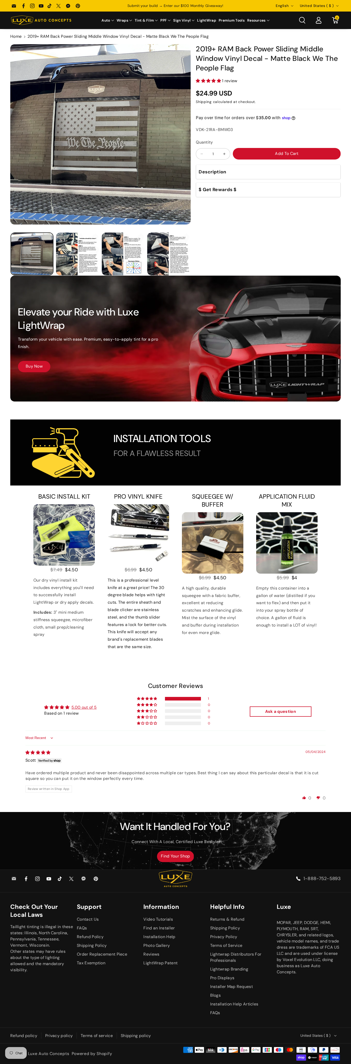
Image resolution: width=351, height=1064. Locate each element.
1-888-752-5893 (322, 878)
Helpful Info (227, 907)
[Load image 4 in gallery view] (168, 253)
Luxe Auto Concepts (48, 1053)
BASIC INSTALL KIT (64, 496)
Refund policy (23, 1035)
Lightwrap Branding (229, 969)
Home (16, 36)
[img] (38, 752)
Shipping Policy (92, 945)
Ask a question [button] (280, 711)
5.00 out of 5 (84, 707)
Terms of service (97, 1035)
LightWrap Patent (160, 963)
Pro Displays (222, 978)
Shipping (204, 101)
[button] (107, 20)
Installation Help (159, 936)
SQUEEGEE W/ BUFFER (212, 500)
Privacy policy (59, 1035)
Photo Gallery (156, 945)
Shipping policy (136, 1035)
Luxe (284, 907)
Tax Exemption (91, 963)
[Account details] (318, 20)
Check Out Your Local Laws (34, 911)
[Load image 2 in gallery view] (77, 253)
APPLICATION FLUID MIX (287, 500)
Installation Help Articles (234, 1004)
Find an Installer (159, 928)
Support (89, 907)
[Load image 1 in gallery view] (32, 253)
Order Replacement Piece (102, 954)
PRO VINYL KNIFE (138, 496)
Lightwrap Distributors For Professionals (236, 957)
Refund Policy (90, 936)
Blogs (215, 995)
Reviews (151, 954)
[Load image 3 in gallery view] (123, 253)
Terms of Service (226, 945)
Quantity (204, 142)
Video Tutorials (158, 919)
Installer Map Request (231, 986)
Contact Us (88, 919)
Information (161, 907)
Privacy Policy (223, 936)
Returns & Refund (227, 919)
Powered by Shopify (92, 1053)
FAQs (82, 928)
